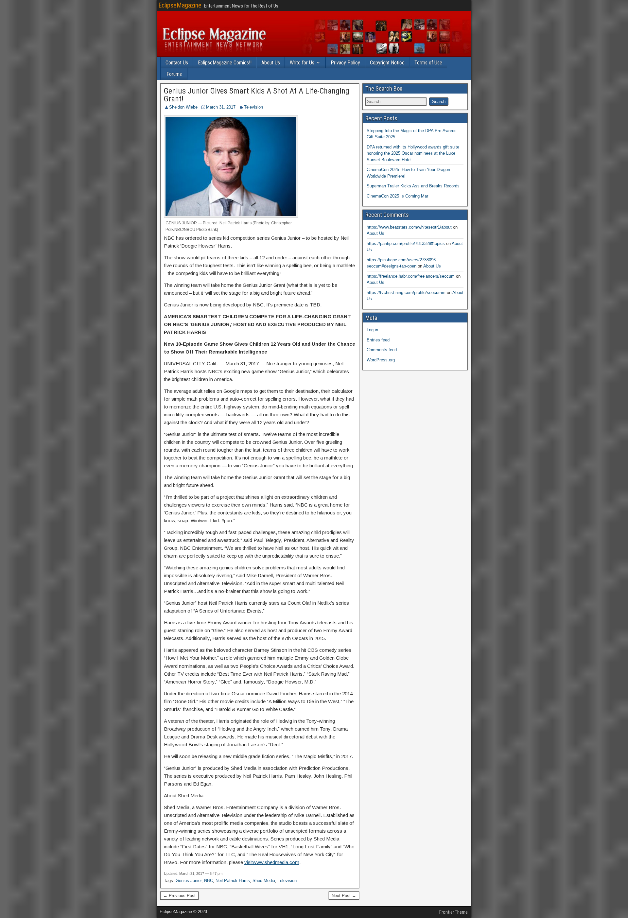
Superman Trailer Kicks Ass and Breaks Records (413, 185)
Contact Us (177, 63)
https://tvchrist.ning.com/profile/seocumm (406, 292)
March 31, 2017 (221, 107)
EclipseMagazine (179, 5)
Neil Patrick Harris (233, 880)
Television (253, 107)
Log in (372, 329)
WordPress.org (381, 359)
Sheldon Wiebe (183, 107)
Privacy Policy (345, 63)
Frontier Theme (453, 912)
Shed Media (264, 880)
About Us (270, 63)
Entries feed (378, 340)
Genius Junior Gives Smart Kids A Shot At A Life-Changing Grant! (256, 94)
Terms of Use (428, 63)
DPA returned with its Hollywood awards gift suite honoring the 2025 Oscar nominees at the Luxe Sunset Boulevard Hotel (413, 153)
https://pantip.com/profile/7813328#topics (406, 243)
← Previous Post (179, 895)
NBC (208, 880)
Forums (174, 74)
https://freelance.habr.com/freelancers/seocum (411, 276)
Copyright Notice (387, 63)
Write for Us (302, 63)
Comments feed (382, 349)
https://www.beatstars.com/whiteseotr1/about (409, 227)
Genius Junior (188, 880)
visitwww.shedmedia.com (271, 862)
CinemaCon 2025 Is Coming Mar (397, 196)
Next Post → (344, 895)
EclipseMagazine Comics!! (225, 63)
